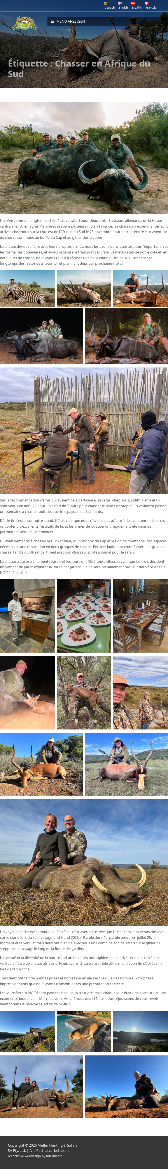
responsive (16, 1156)
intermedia (54, 1156)
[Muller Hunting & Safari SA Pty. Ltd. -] (25, 22)
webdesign (33, 1156)
